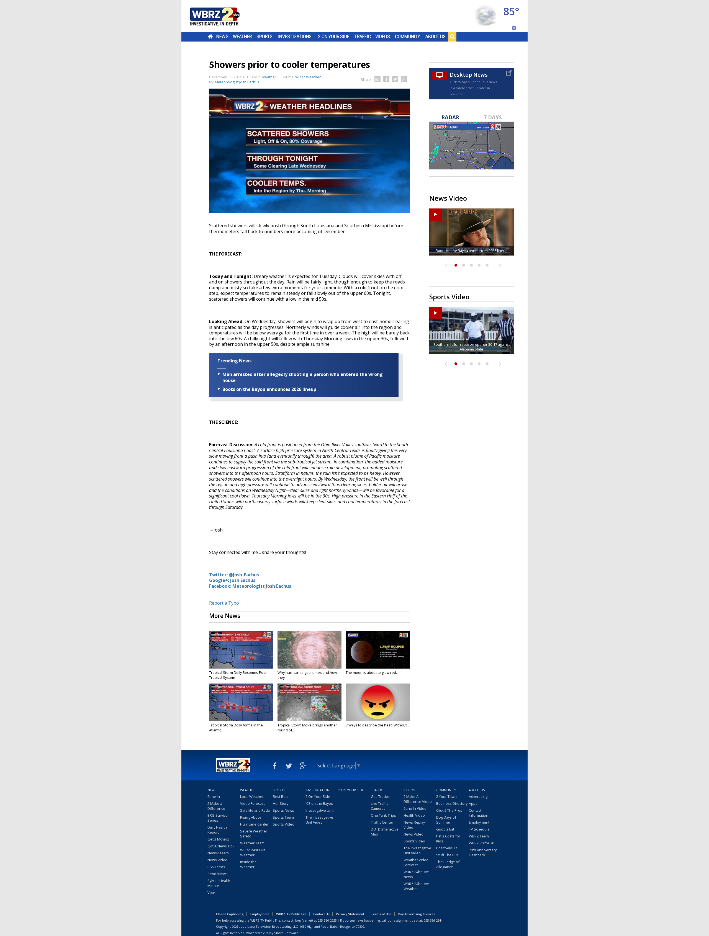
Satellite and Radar (255, 810)
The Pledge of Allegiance (447, 864)
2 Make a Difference (216, 806)
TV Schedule (479, 829)
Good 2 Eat (445, 829)
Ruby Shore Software (282, 933)
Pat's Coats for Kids (448, 839)
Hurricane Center (254, 824)
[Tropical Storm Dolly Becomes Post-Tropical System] (241, 650)
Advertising (478, 796)
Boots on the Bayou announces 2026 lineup (269, 389)
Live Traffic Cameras (379, 806)
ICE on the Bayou (319, 803)
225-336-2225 (327, 920)
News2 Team (218, 852)
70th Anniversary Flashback (483, 852)
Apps (473, 803)
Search (452, 36)
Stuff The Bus (447, 854)
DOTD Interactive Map (385, 832)
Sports (264, 36)
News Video (217, 859)
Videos (382, 36)
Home (210, 36)
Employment (479, 822)
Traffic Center (382, 822)
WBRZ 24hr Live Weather (253, 852)
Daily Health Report (217, 830)
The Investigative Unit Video (319, 820)
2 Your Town (446, 796)
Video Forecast (252, 803)
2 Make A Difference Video (418, 799)
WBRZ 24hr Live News (416, 874)
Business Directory (451, 803)
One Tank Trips (383, 815)
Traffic (362, 36)
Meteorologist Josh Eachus (237, 81)
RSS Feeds (216, 866)
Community (407, 36)
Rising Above (250, 817)
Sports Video (283, 824)
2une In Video (415, 808)
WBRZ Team (479, 836)
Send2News (217, 873)
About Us (435, 36)
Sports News (283, 810)
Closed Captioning (230, 914)
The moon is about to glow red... (372, 672)
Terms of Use (381, 914)
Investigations (295, 36)
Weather (242, 36)
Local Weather (252, 796)
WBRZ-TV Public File (291, 914)
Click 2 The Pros (449, 810)
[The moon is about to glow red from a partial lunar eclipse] (378, 650)
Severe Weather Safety (253, 834)
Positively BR (446, 847)
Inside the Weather (248, 864)
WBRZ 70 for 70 (481, 842)
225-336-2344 (433, 920)
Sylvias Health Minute (218, 883)
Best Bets (281, 796)
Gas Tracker (381, 796)
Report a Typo (224, 603)
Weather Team (252, 842)
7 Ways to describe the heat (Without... (377, 725)
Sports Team (283, 817)
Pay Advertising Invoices (416, 914)
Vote (211, 892)
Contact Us (321, 914)
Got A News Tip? (220, 846)
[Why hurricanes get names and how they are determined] (310, 650)
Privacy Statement (350, 914)
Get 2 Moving (218, 839)
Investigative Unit (319, 810)
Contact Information (478, 813)
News (222, 36)
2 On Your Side (333, 36)
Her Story (280, 803)
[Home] (221, 16)
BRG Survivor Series (218, 818)
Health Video (414, 815)
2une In (213, 796)
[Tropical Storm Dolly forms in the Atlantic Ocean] (241, 702)
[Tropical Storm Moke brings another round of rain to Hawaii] (310, 702)
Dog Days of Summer (446, 820)
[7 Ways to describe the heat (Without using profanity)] (378, 702)
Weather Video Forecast (416, 862)
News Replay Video (414, 825)
